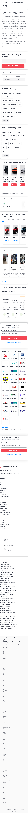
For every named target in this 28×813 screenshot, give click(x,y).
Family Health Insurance (5, 592)
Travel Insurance (3, 494)
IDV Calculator (3, 570)
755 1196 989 (6, 475)
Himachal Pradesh (8, 112)
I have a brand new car (13, 346)
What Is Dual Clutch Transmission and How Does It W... (14, 267)
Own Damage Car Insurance (6, 572)
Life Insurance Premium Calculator (7, 612)
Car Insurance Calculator (5, 566)
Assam (18, 100)
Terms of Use (3, 510)
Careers (1, 534)
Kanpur (5, 151)
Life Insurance (3, 486)
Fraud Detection (3, 506)
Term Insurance (3, 488)
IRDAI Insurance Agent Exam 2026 (7, 626)
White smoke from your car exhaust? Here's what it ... (5, 267)
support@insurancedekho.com (11, 473)
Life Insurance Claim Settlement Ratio (8, 602)
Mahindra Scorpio (6, 178)
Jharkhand (19, 112)
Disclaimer (2, 526)
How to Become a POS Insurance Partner (8, 624)
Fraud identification (4, 524)
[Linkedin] (8, 470)
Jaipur (10, 147)
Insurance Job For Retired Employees (8, 632)
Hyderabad (6, 139)
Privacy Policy (3, 502)
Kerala (13, 116)
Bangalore (21, 135)
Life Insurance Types (4, 600)
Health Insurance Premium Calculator (8, 590)
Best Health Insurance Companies (7, 582)
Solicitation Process (4, 530)
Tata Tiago (14, 178)
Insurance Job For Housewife (6, 628)
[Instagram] (6, 470)
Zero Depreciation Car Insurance (7, 568)
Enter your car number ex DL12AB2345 (11, 333)
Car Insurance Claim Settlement (7, 574)
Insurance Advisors (17, 2)
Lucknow (16, 147)
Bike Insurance (3, 482)
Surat (18, 143)
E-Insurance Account (4, 514)
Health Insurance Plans (5, 580)
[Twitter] (10, 470)
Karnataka (6, 116)
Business (2, 492)
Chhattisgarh (12, 104)
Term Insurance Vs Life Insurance (7, 604)
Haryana (12, 108)
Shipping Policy (3, 508)
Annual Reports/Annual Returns (7, 528)
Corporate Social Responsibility (7, 536)
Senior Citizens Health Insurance (7, 594)
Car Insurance (3, 480)
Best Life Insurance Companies (7, 606)
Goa (20, 104)
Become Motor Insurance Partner (7, 618)
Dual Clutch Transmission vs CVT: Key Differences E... (22, 267)
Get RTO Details (13, 66)
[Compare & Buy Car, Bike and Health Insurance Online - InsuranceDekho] (9, 467)
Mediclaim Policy (3, 584)
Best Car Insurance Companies (7, 576)
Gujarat (5, 108)
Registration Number (7, 61)
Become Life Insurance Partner (6, 622)
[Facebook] (1, 470)
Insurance (5, 2)
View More (5, 120)
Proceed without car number (13, 342)
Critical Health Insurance (5, 588)
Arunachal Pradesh (8, 100)
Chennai (5, 143)
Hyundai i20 (22, 178)
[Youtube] (3, 470)
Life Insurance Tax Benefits (5, 610)
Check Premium (5, 185)
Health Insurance (3, 484)
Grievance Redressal (4, 504)
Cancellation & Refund (5, 512)
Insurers (8, 427)
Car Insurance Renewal (5, 564)
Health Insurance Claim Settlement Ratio (9, 586)
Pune (4, 147)
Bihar (4, 104)
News (4, 5)
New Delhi (12, 135)
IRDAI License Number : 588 (12, 641)
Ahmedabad (15, 139)
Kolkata (12, 143)
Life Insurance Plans (4, 608)
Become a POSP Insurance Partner (7, 616)
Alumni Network (3, 532)
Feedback (2, 522)
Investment (2, 490)
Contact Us (2, 520)
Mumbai (5, 135)
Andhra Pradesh (7, 97)
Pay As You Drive (7, 207)
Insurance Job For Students (6, 630)
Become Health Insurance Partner (7, 620)
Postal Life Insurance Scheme (6, 598)
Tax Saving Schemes (4, 496)
